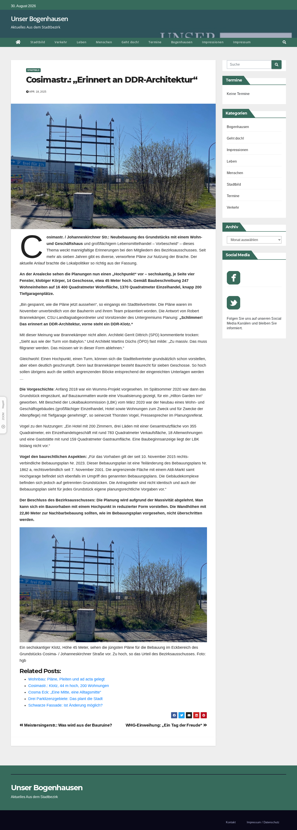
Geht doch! (130, 42)
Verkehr (61, 42)
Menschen (104, 42)
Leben (82, 42)
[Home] (18, 42)
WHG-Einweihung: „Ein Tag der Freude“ (165, 725)
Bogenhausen (182, 42)
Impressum (242, 42)
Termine (155, 42)
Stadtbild (37, 42)
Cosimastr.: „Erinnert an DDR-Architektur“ (111, 80)
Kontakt (231, 822)
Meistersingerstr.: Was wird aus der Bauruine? (67, 725)
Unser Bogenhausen (39, 18)
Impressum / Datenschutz (263, 822)
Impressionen (213, 42)
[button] (284, 42)
